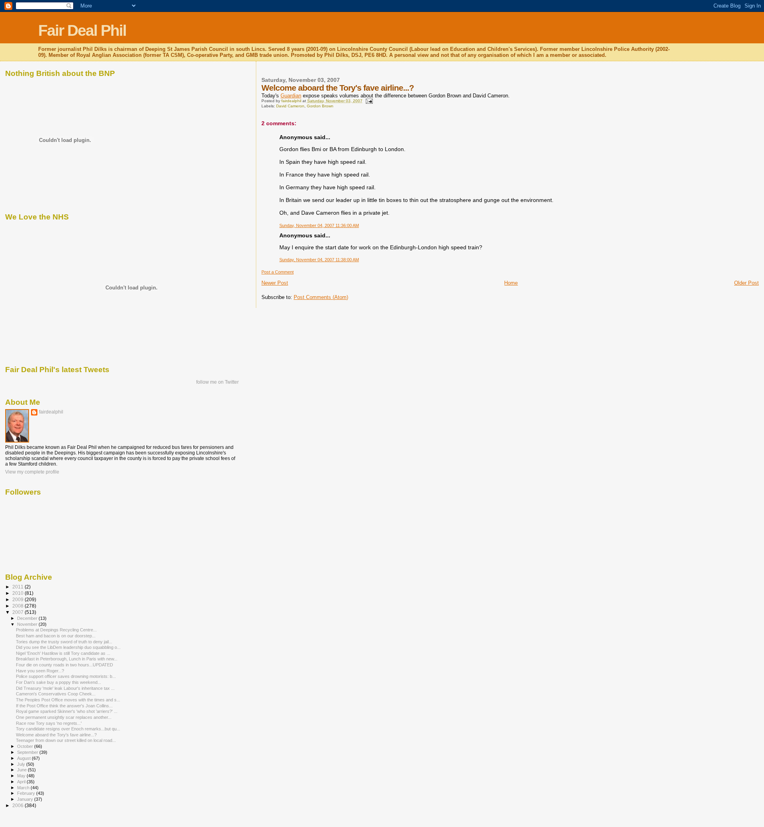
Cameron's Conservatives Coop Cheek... (56, 693)
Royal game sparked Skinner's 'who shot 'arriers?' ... (66, 711)
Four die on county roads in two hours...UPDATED (64, 664)
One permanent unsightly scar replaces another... (63, 717)
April (22, 781)
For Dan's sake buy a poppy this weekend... (58, 682)
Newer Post (274, 283)
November (28, 624)
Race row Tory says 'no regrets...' (49, 723)
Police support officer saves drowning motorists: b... (66, 676)
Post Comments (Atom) (321, 297)
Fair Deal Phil (82, 30)
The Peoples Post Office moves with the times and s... (68, 699)
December (28, 618)
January (25, 799)
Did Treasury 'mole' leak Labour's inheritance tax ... (65, 688)
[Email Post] (369, 101)
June (22, 769)
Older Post (746, 283)
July (21, 764)
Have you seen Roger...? (40, 670)
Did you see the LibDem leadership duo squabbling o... (68, 647)
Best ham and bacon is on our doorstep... (56, 635)
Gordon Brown (320, 106)
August (24, 758)
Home (511, 283)
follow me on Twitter (217, 382)
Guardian (291, 96)
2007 (18, 612)
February (26, 793)
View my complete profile (32, 472)
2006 (18, 805)
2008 (18, 605)
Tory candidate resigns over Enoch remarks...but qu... (68, 728)
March (24, 787)
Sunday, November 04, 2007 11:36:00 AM (319, 225)
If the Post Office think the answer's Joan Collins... (64, 705)
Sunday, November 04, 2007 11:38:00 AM (319, 259)
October (25, 746)
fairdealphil (51, 412)
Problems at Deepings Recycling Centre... (56, 629)
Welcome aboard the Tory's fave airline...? (56, 734)
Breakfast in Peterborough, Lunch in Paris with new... (66, 658)
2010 (18, 593)
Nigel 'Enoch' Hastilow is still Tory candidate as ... (63, 653)
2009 (18, 599)
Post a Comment (277, 272)
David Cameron (290, 106)
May (22, 775)
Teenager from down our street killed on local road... (66, 740)
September (28, 752)
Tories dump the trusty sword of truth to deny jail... (64, 641)
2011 (18, 586)
